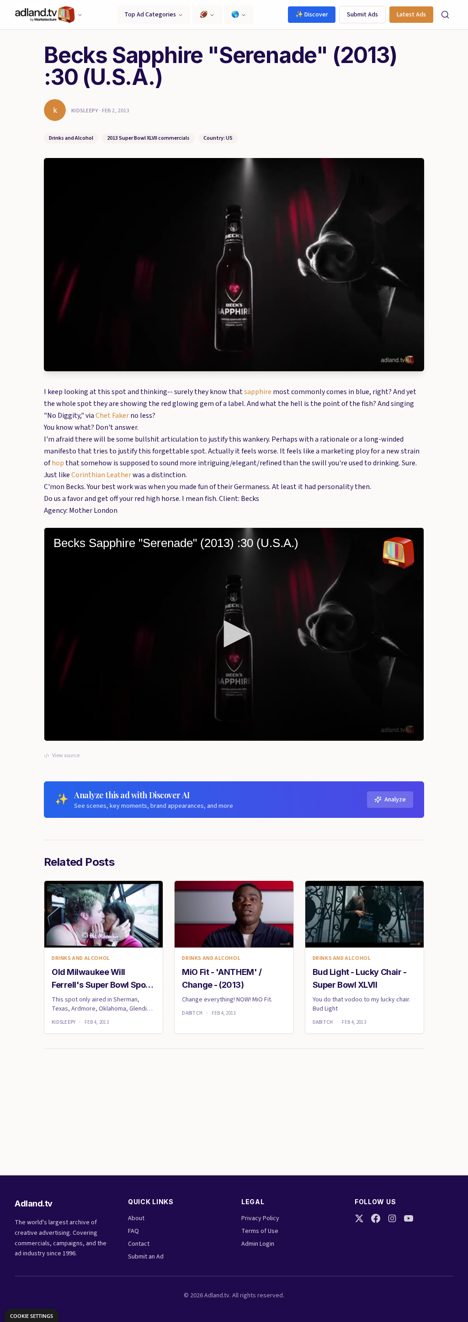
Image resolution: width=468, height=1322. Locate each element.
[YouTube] (408, 1218)
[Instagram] (392, 1218)
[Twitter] (359, 1218)
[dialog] (31, 1315)
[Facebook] (375, 1218)
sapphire (258, 392)
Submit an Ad (146, 1256)
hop (58, 463)
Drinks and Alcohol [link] (81, 958)
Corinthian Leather (102, 475)
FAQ (133, 1231)
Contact (138, 1243)
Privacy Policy (260, 1218)
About (136, 1218)
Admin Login (257, 1243)
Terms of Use (259, 1231)
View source (66, 755)
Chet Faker (113, 416)
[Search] (445, 14)
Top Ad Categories (150, 14)
